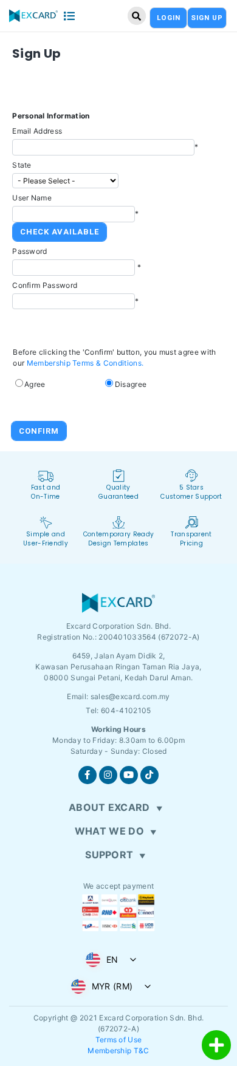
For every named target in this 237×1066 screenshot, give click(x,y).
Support (109, 855)
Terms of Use (118, 1039)
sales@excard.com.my (130, 696)
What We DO (109, 831)
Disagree (131, 384)
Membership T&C (118, 1050)
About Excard (109, 807)
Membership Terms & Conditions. (85, 362)
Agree (35, 384)
